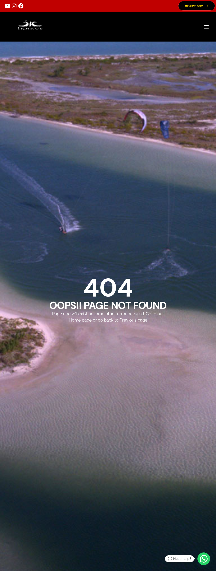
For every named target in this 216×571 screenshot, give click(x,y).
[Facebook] (21, 6)
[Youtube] (7, 6)
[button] (196, 6)
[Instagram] (14, 6)
